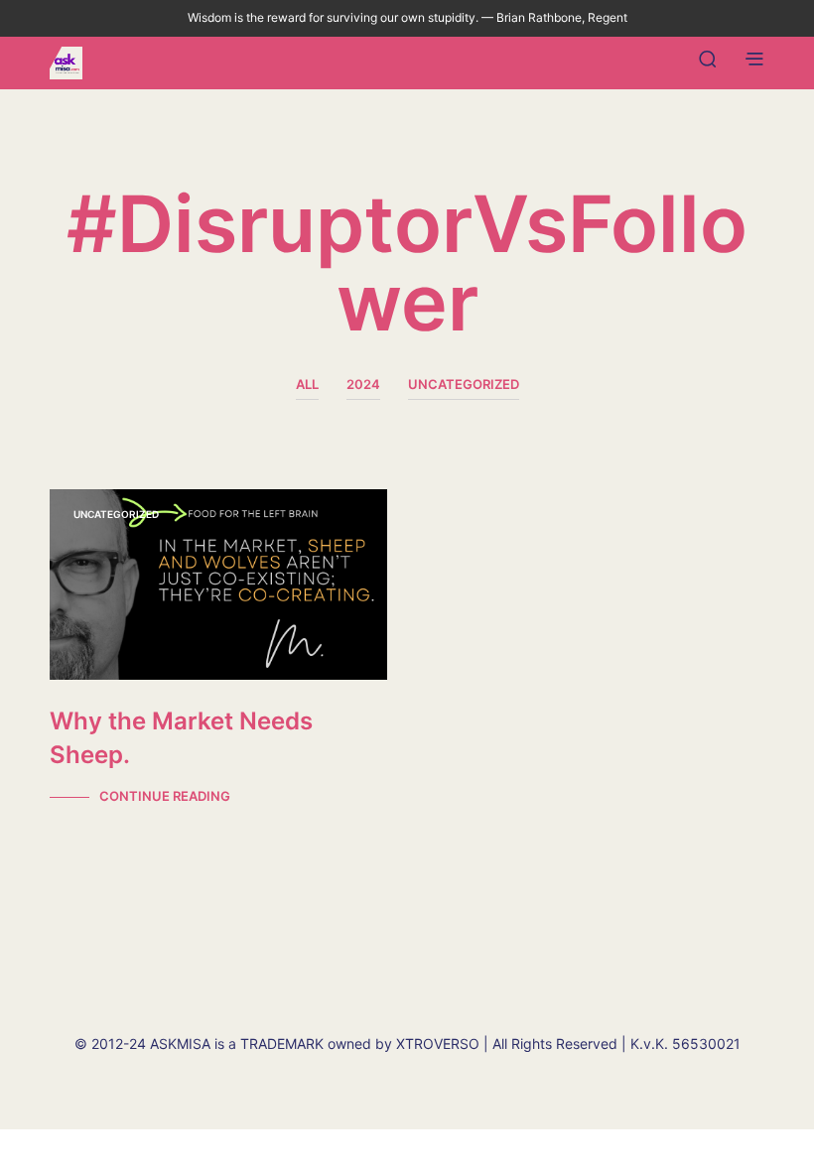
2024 (363, 384)
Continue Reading (164, 796)
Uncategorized (463, 384)
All (307, 384)
